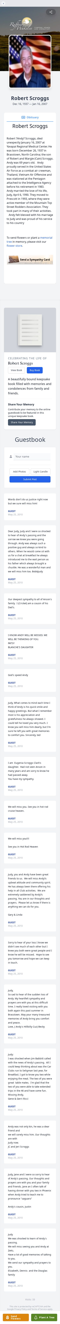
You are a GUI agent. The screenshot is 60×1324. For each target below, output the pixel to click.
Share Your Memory (22, 422)
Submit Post (30, 479)
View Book (16, 370)
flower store (14, 246)
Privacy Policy (20, 1309)
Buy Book (35, 370)
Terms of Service (39, 1309)
